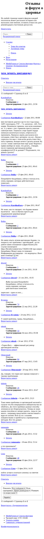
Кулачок (4, 300)
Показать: (7, 488)
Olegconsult (5, 355)
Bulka (3, 160)
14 (18, 331)
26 (18, 388)
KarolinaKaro (6, 98)
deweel (3, 263)
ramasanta (5, 427)
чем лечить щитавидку (16, 73)
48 (18, 458)
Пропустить (6, 29)
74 (18, 304)
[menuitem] (18, 46)
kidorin (3, 383)
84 (18, 359)
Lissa (3, 454)
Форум (13, 6)
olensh (3, 326)
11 (18, 432)
